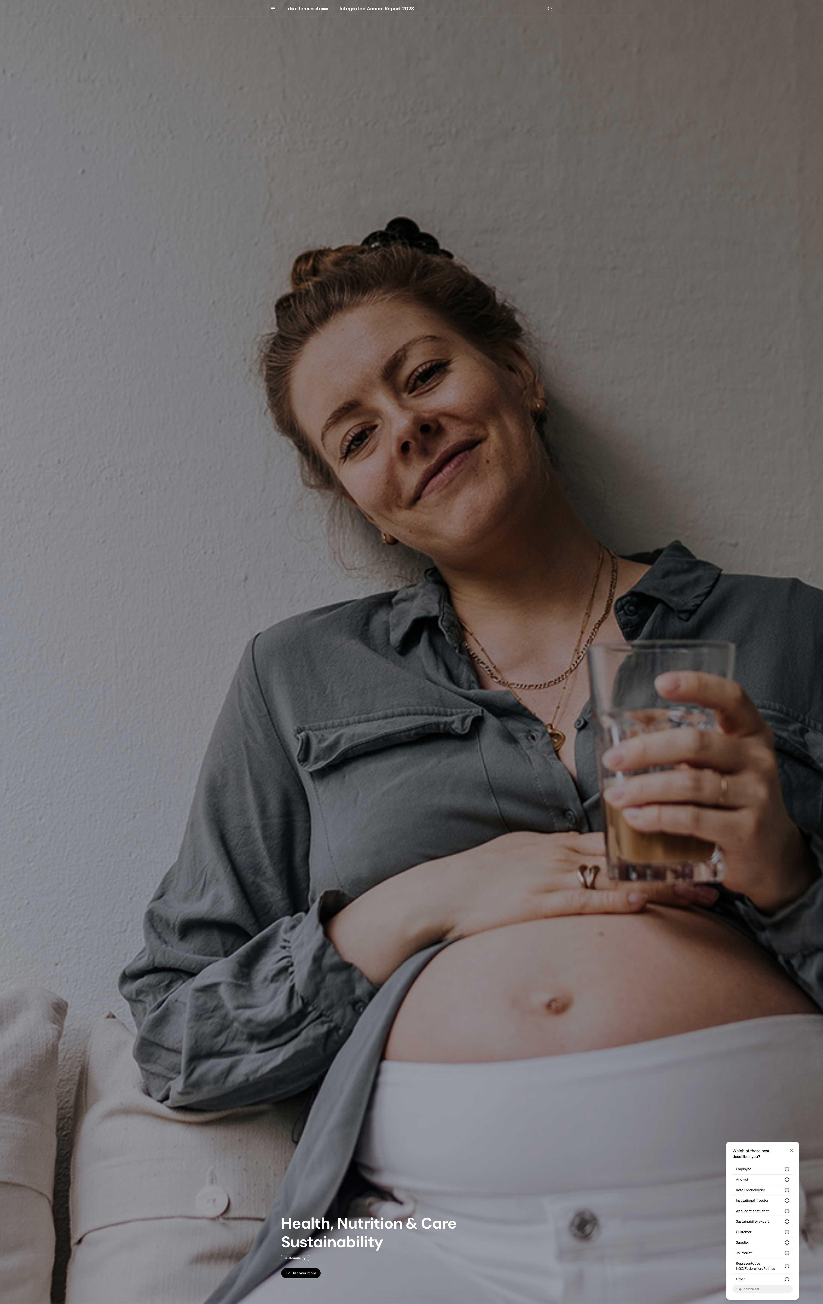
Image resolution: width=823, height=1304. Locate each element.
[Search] (550, 8)
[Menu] (273, 8)
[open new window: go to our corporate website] (311, 8)
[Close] (791, 1150)
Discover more (303, 1273)
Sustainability (295, 1258)
